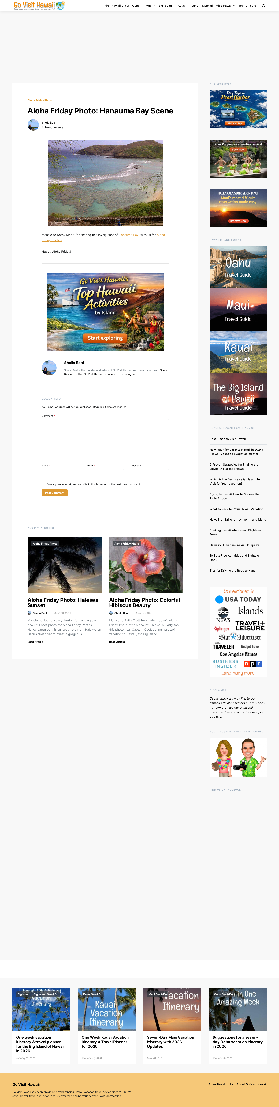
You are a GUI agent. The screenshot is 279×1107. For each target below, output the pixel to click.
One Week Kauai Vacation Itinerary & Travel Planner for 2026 (105, 1042)
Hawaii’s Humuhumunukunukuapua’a (234, 545)
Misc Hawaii (224, 5)
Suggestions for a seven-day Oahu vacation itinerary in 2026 (238, 1042)
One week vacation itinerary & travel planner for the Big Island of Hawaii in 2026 (40, 1044)
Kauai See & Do (92, 994)
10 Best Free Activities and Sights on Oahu (235, 558)
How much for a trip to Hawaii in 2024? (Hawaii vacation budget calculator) (236, 452)
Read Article (35, 641)
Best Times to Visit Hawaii (228, 439)
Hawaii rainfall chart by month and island (238, 519)
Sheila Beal (48, 122)
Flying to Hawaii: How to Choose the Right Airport (234, 496)
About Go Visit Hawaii (252, 1084)
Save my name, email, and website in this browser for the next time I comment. (94, 484)
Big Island (165, 5)
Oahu (136, 5)
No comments (54, 127)
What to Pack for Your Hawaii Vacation (236, 509)
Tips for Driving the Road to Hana (233, 570)
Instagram (130, 374)
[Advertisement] (139, 47)
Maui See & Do (158, 994)
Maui (149, 5)
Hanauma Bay (129, 235)
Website (136, 465)
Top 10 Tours (247, 5)
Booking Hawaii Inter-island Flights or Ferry (235, 532)
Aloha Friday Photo (40, 100)
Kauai (182, 5)
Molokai (207, 5)
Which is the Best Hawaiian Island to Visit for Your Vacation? (235, 482)
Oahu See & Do (223, 994)
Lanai (195, 5)
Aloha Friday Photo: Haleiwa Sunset (63, 603)
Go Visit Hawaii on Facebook (101, 374)
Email (91, 465)
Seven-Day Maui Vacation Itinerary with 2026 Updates (170, 1042)
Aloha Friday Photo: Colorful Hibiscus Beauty (144, 603)
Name (46, 465)
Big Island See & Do (46, 994)
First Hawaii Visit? (116, 5)
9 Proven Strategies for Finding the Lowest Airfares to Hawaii (234, 467)
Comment (48, 415)
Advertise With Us (221, 1084)
